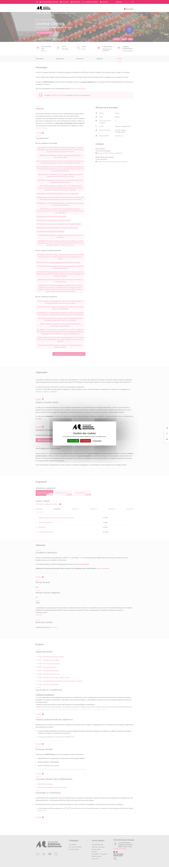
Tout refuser (86, 441)
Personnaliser (97, 441)
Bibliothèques (76, 2)
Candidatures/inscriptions (91, 2)
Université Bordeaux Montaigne (50, 2)
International (65, 2)
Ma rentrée (105, 2)
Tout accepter (74, 441)
